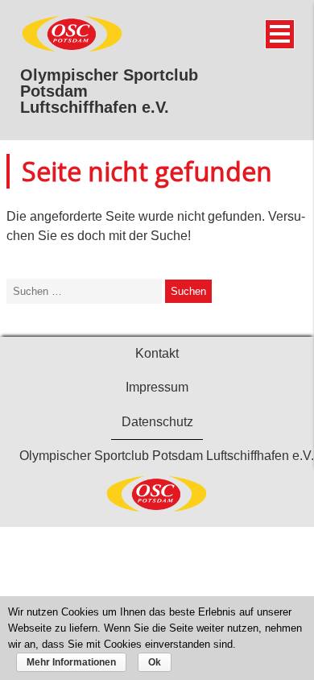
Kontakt (157, 353)
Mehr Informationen (71, 662)
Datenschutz (157, 422)
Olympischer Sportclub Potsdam (109, 83)
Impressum (157, 387)
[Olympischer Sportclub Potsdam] (72, 49)
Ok (154, 662)
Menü (280, 34)
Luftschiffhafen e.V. (94, 107)
